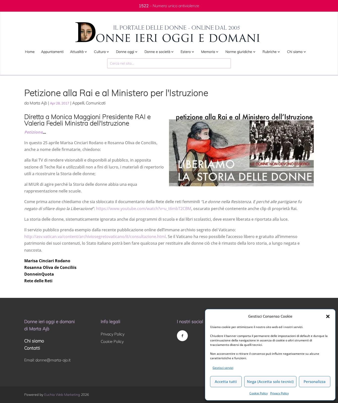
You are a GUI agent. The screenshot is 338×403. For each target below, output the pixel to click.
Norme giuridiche (238, 52)
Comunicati (95, 102)
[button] (327, 316)
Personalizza (315, 381)
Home (30, 52)
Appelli (78, 102)
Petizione (33, 132)
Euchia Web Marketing (62, 394)
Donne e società (157, 52)
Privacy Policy (279, 393)
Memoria (208, 52)
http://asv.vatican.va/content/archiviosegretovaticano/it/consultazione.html (95, 236)
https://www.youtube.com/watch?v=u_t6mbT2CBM (143, 208)
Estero (186, 52)
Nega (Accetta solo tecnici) (270, 381)
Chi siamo (295, 52)
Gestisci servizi (223, 368)
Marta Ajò (38, 102)
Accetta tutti (226, 381)
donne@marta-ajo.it (53, 359)
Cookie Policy (258, 393)
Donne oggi (125, 52)
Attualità (77, 52)
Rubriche (270, 52)
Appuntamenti (52, 52)
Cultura (100, 52)
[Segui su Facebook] (182, 335)
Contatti (32, 348)
